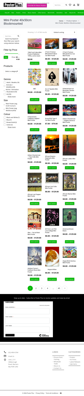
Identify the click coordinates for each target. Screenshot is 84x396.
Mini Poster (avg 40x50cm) (11, 109)
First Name (9, 317)
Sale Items (73, 364)
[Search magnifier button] (66, 5)
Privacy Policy (40, 393)
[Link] (13, 5)
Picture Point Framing (58, 358)
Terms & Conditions (52, 393)
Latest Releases (75, 362)
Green (9, 125)
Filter (6, 57)
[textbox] (11, 71)
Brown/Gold (11, 122)
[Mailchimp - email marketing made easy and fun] (43, 336)
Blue (8, 120)
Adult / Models (12, 82)
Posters (72, 357)
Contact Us (57, 368)
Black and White (13, 117)
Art (8, 94)
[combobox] (12, 71)
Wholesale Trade (57, 363)
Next (64, 288)
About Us (57, 366)
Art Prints (73, 360)
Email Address (10, 307)
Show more (12, 97)
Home (61, 21)
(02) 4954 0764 (13, 352)
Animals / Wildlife (10, 86)
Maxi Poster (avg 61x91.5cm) (11, 105)
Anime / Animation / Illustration (12, 91)
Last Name (8, 325)
